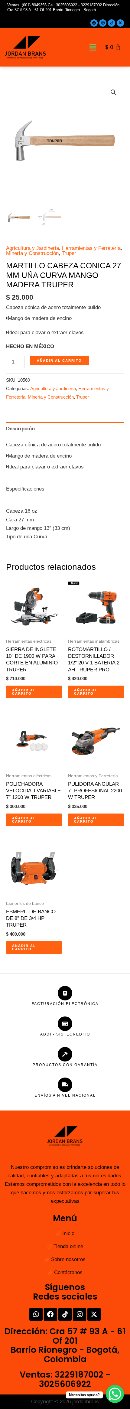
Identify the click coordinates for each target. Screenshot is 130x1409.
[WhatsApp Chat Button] (115, 1394)
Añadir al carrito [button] (24, 691)
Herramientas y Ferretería (91, 248)
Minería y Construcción (32, 253)
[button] (93, 47)
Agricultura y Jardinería (32, 248)
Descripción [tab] (20, 429)
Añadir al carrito (59, 360)
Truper (69, 253)
